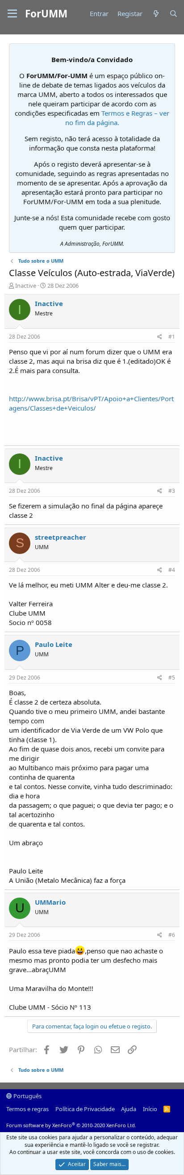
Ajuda (128, 1109)
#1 (171, 336)
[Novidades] (155, 13)
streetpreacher (60, 537)
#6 (171, 935)
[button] (12, 14)
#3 (171, 491)
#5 (171, 677)
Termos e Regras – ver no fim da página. (117, 118)
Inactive (25, 285)
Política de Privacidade (85, 1109)
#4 (171, 570)
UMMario (50, 902)
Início (150, 1109)
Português (27, 1096)
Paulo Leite (53, 644)
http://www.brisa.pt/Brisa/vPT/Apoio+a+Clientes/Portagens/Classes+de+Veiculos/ (91, 403)
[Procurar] (173, 13)
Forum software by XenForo (71, 1125)
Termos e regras (27, 1109)
